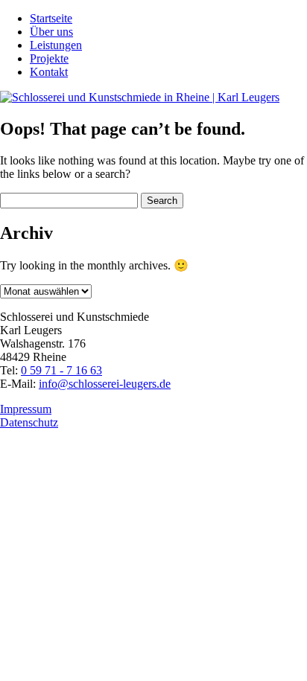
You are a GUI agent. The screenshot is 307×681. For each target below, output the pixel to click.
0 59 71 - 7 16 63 (61, 370)
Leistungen (56, 45)
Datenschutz (29, 422)
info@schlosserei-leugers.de (105, 383)
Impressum (25, 409)
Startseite (51, 18)
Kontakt (49, 71)
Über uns (51, 31)
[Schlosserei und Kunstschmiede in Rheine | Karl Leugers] (139, 97)
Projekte (49, 58)
